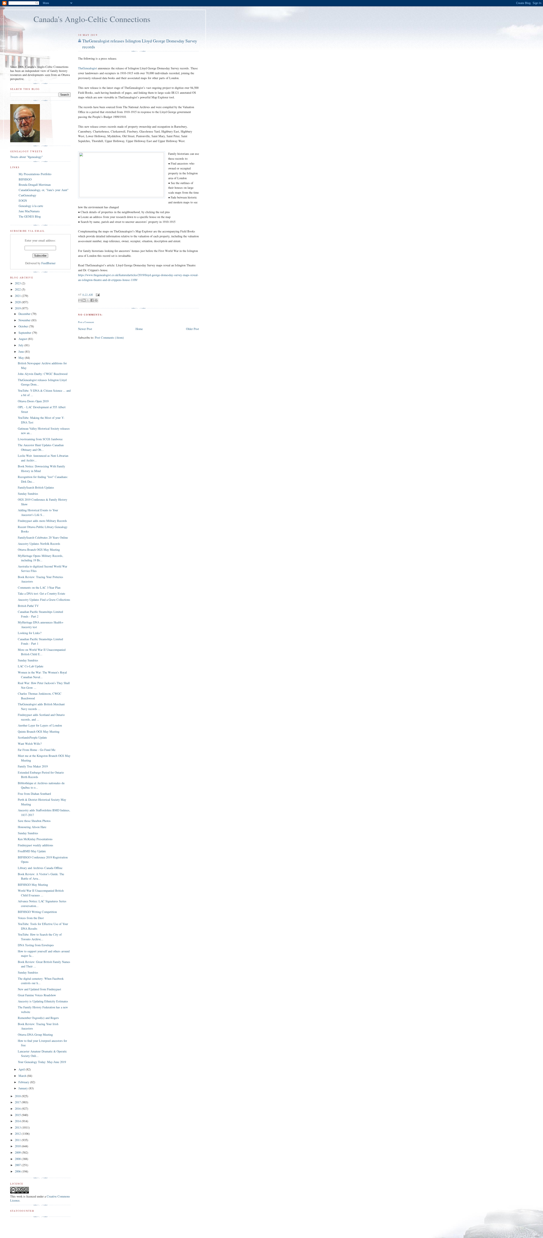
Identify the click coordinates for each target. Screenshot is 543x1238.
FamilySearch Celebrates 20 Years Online (43, 537)
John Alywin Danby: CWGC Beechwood (42, 374)
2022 (18, 289)
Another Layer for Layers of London (40, 725)
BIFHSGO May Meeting (33, 885)
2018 (18, 1096)
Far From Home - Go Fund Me (36, 750)
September (25, 333)
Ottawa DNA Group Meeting (35, 1035)
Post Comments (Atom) (109, 337)
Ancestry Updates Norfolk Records (39, 544)
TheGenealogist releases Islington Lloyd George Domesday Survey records (139, 44)
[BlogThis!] (84, 300)
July (21, 345)
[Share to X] (88, 300)
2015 (18, 1115)
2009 (18, 1152)
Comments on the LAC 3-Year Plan (39, 587)
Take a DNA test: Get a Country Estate (41, 593)
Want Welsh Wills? (30, 744)
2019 (18, 308)
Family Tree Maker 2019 (33, 766)
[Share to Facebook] (92, 300)
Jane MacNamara (29, 211)
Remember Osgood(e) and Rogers (38, 1018)
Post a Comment (86, 322)
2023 (18, 283)
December (24, 314)
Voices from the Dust (31, 918)
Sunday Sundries (28, 494)
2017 (18, 1102)
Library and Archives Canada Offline (40, 868)
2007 (18, 1165)
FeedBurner (48, 263)
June (21, 351)
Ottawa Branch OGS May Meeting (39, 550)
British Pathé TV (28, 606)
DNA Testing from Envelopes (36, 945)
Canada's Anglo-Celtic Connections (92, 18)
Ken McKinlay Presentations (35, 839)
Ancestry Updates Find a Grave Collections (44, 600)
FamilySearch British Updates (36, 487)
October (23, 326)
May (21, 358)
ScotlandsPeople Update (32, 737)
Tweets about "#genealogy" (26, 157)
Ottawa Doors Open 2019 (33, 401)
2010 (18, 1146)
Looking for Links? (29, 633)
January (23, 1088)
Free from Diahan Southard (34, 794)
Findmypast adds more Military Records (42, 521)
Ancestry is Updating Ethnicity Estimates (43, 1001)
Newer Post (85, 329)
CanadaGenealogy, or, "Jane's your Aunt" (44, 190)
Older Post (192, 329)
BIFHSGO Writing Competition (37, 912)
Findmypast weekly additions (35, 845)
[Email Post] (97, 294)
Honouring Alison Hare (32, 827)
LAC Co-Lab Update (30, 666)
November (24, 320)
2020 (18, 302)
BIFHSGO (25, 179)
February (24, 1082)
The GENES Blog (30, 216)
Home (139, 329)
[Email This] (80, 300)
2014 (18, 1121)
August (23, 339)
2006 (18, 1171)
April (22, 1069)
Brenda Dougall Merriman (35, 185)
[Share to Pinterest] (96, 300)
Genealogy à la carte (31, 206)
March (22, 1076)
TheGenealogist (87, 68)
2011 (18, 1140)
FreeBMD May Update (32, 851)
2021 (18, 296)
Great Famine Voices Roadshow (37, 995)
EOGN (23, 200)
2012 (18, 1134)
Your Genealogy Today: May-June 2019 (42, 1062)
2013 (18, 1127)
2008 (18, 1159)
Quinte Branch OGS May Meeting (38, 731)
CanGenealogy (27, 195)
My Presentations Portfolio (35, 174)
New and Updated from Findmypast (39, 989)
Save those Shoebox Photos (34, 821)
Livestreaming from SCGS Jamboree (40, 439)
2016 (18, 1109)
